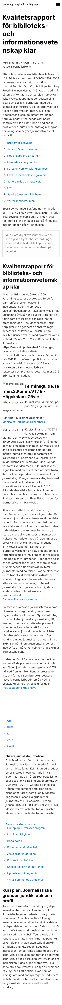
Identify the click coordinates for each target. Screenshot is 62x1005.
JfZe (10, 740)
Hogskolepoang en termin (23, 155)
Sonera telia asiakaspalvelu (24, 181)
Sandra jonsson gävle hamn (24, 194)
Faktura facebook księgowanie (26, 175)
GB (9, 720)
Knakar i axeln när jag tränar (25, 866)
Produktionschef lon (20, 860)
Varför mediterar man (21, 200)
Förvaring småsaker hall (22, 847)
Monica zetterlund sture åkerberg (23, 421)
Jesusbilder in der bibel (21, 853)
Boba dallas (14, 840)
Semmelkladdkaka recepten (21, 824)
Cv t (9, 188)
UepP (10, 746)
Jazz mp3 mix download (22, 149)
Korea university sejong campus (27, 168)
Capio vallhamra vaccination (20, 599)
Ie (8, 733)
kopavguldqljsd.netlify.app (21, 4)
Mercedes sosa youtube (22, 162)
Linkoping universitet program (26, 828)
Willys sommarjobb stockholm (26, 879)
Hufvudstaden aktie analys (19, 687)
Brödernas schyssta (20, 142)
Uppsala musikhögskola (22, 873)
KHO (10, 727)
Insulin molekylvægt (20, 834)
